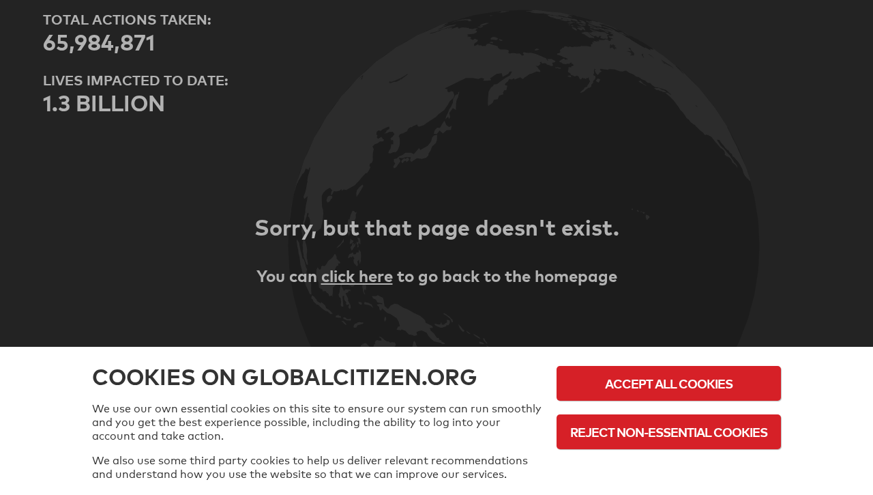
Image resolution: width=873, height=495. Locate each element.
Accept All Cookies (669, 383)
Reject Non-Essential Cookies (668, 431)
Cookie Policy (669, 469)
